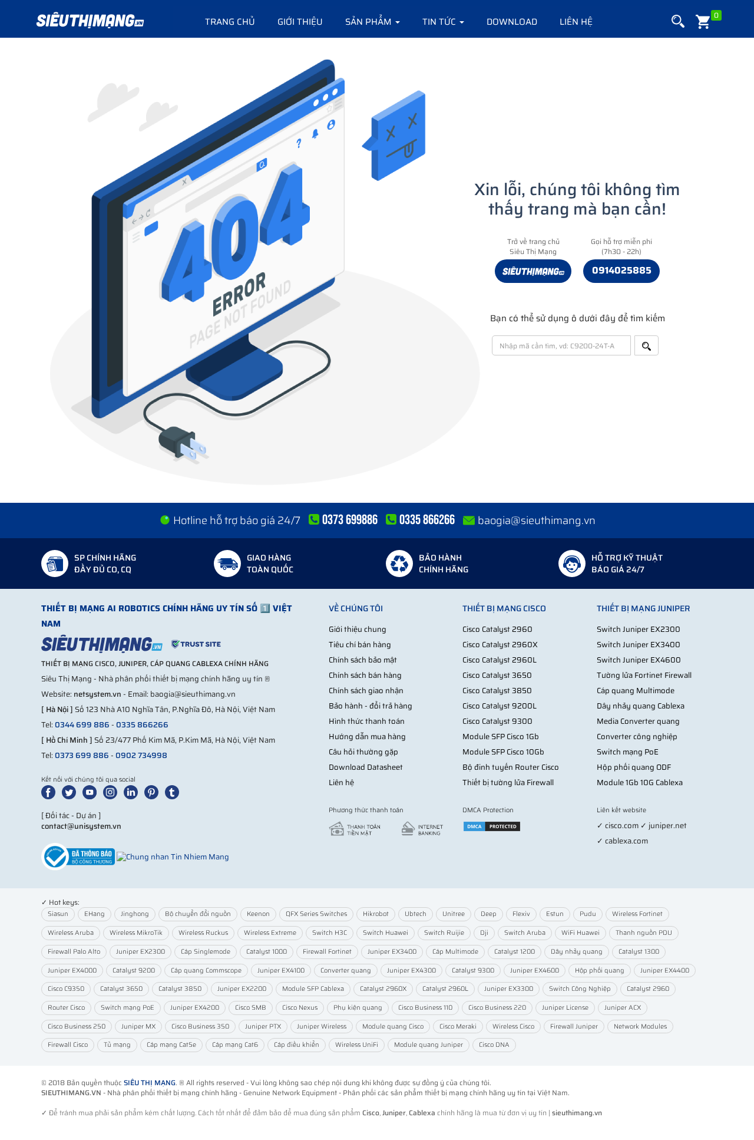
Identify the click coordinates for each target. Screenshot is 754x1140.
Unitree (453, 914)
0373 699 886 (82, 755)
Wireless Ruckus (203, 933)
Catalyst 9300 (473, 971)
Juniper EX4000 (72, 971)
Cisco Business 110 (425, 1008)
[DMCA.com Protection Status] (491, 825)
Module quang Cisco (393, 1027)
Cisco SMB (250, 1008)
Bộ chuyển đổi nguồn (198, 914)
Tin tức (440, 22)
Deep (489, 914)
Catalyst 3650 (121, 989)
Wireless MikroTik (136, 933)
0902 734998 (141, 755)
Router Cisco (66, 1008)
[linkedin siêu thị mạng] (133, 791)
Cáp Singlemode (205, 952)
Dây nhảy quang (577, 952)
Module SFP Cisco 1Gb (500, 736)
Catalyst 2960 (648, 989)
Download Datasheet (366, 767)
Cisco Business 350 (200, 1027)
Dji (484, 933)
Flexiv (521, 914)
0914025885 (622, 270)
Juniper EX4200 (194, 1008)
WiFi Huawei (580, 933)
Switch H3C (329, 933)
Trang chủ (230, 22)
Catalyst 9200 (134, 971)
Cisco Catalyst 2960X (500, 644)
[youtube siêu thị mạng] (91, 791)
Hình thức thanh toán (367, 721)
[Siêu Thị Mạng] (89, 20)
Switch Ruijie (444, 933)
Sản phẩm (369, 22)
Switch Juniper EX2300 (638, 629)
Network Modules (640, 1027)
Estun (555, 914)
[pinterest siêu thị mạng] (153, 791)
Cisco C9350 (66, 989)
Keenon (258, 914)
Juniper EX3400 (392, 952)
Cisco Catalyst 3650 (497, 675)
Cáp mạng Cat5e (171, 1045)
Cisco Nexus (300, 1008)
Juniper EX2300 (140, 952)
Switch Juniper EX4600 (639, 660)
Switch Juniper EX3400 (638, 644)
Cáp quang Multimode (635, 690)
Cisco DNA (494, 1045)
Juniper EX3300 (508, 989)
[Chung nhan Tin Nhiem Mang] (173, 856)
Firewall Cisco (68, 1045)
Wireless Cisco (513, 1027)
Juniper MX (138, 1027)
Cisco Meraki (458, 1027)
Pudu (588, 914)
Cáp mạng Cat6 (235, 1045)
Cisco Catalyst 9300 (497, 721)
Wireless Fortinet (637, 914)
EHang (94, 914)
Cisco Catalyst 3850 (497, 690)
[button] (678, 21)
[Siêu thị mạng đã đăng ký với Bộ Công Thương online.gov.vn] (78, 856)
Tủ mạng (117, 1045)
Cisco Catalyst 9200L (499, 706)
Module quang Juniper (428, 1045)
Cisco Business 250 (76, 1027)
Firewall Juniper (574, 1027)
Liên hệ (576, 22)
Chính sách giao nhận (366, 690)
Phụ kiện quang (357, 1008)
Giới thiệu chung (357, 629)
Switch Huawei (385, 933)
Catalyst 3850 (179, 989)
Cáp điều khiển (296, 1045)
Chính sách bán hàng (365, 675)
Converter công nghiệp (637, 736)
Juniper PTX (263, 1027)
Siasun (58, 914)
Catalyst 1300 (639, 952)
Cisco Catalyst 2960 (497, 629)
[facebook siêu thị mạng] (50, 791)
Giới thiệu (300, 22)
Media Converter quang (638, 721)
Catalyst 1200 (514, 952)
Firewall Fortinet (327, 952)
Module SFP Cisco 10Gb (503, 752)
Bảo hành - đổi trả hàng (370, 706)
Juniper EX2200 (241, 989)
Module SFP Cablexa (313, 989)
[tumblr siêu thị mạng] (174, 791)
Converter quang (345, 971)
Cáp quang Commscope (206, 971)
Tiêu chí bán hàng (360, 644)
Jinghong (135, 914)
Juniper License (565, 1008)
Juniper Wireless (321, 1027)
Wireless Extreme (270, 933)
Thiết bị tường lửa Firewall (508, 782)
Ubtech (415, 914)
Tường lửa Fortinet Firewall (644, 675)
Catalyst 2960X (383, 989)
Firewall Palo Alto (74, 952)
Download (512, 22)
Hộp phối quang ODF (634, 767)
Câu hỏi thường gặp (363, 752)
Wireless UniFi (356, 1045)
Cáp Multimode (455, 952)
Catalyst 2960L (445, 989)
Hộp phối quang (599, 971)
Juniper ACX (622, 1008)
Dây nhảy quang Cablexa (640, 706)
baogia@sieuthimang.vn (537, 520)
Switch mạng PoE (628, 752)
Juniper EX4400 (664, 971)
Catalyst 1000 (266, 952)
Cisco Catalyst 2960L (499, 660)
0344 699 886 (82, 725)
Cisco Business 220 (497, 1008)
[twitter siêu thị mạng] (71, 791)
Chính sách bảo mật (363, 660)
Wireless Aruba (71, 933)
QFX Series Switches (316, 914)
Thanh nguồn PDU (644, 933)
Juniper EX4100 (281, 971)
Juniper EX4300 (411, 971)
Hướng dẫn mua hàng (367, 736)
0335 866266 (142, 725)
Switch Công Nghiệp (580, 989)
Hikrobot (376, 914)
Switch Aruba (524, 933)
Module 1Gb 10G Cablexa (640, 782)
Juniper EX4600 (534, 971)
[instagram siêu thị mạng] (112, 791)
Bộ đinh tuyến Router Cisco (510, 767)
